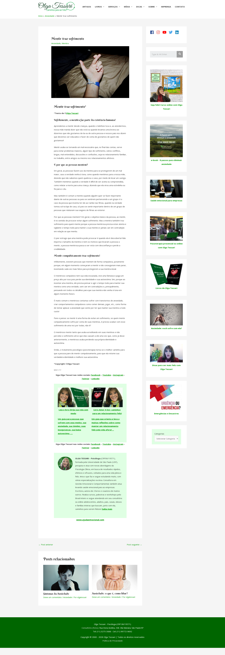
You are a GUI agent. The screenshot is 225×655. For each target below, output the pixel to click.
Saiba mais (107, 509)
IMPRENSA (166, 6)
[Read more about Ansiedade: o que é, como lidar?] (114, 577)
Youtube (106, 375)
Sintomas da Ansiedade (56, 593)
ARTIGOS (86, 6)
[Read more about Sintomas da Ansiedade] (66, 577)
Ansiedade (56, 43)
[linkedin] (178, 32)
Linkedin (95, 378)
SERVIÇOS (113, 6)
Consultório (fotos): (90, 628)
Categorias (159, 433)
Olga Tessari (72, 113)
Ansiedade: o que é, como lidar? (110, 593)
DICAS (139, 6)
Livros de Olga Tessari (166, 288)
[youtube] (165, 32)
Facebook (95, 375)
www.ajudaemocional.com (90, 519)
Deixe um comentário (52, 597)
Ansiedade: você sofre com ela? (166, 328)
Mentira (65, 43)
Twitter (85, 378)
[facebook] (153, 32)
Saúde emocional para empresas (166, 200)
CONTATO (180, 6)
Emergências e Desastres (166, 413)
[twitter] (171, 32)
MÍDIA (127, 6)
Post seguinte (134, 544)
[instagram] (159, 32)
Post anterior (46, 544)
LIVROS (98, 6)
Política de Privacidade (112, 640)
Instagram (118, 375)
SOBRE (151, 6)
